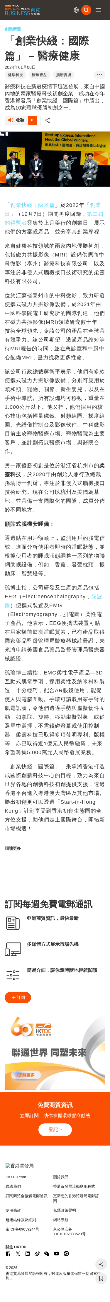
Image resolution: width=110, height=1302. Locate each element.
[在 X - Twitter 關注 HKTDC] (18, 1253)
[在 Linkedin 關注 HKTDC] (27, 1253)
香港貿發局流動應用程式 (74, 1186)
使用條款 (13, 1210)
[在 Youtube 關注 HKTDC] (56, 1253)
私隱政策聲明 (64, 1210)
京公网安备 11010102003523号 (69, 1231)
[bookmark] (101, 1278)
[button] (98, 10)
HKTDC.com (16, 1177)
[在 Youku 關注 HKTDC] (66, 1253)
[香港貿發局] (55, 1168)
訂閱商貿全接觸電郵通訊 (27, 1196)
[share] (101, 1264)
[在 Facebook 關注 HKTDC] (8, 1253)
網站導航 (60, 1220)
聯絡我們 (13, 1186)
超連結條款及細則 (21, 1220)
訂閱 (21, 997)
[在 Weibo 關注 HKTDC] (37, 1253)
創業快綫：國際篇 (32, 205)
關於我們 (60, 1177)
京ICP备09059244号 (22, 1229)
